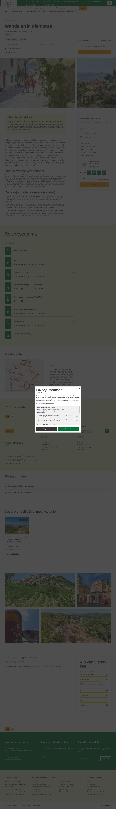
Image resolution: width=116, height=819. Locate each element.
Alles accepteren (68, 429)
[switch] (76, 409)
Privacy (42, 392)
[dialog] (58, 409)
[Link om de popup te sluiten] (79, 388)
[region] (58, 415)
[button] (75, 410)
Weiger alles (46, 429)
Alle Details (68, 416)
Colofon (38, 392)
